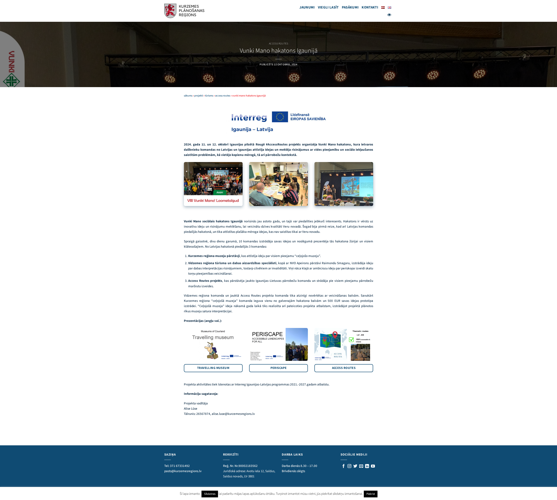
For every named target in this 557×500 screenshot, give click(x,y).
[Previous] (183, 190)
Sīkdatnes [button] (209, 494)
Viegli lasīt (328, 7)
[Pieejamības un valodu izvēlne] (389, 14)
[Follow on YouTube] (373, 466)
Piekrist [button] (370, 494)
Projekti (198, 96)
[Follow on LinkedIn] (367, 466)
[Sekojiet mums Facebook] (344, 466)
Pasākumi (350, 7)
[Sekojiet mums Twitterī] (355, 466)
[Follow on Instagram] (349, 466)
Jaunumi (307, 7)
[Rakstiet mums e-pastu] (361, 466)
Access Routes (278, 44)
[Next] (374, 190)
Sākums (188, 96)
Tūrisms (209, 96)
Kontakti (370, 7)
